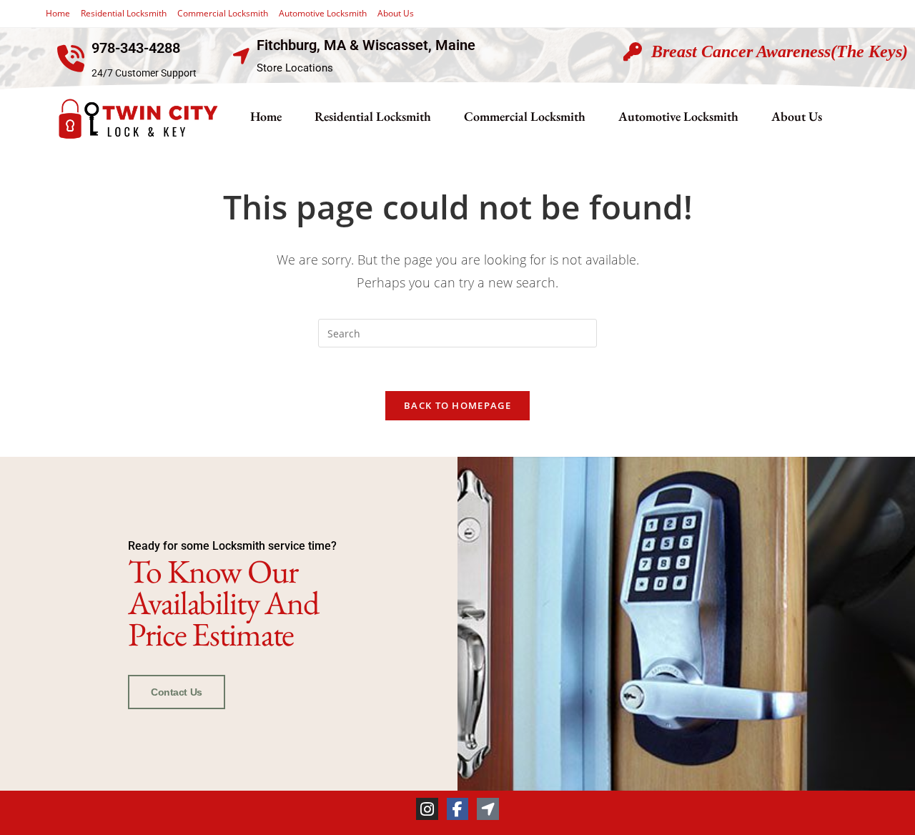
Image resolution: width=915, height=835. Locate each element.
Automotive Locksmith (323, 13)
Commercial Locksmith (222, 13)
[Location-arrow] (488, 809)
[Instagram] (427, 809)
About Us (395, 13)
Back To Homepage (457, 405)
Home (58, 13)
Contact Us (176, 692)
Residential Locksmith (124, 13)
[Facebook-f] (458, 809)
